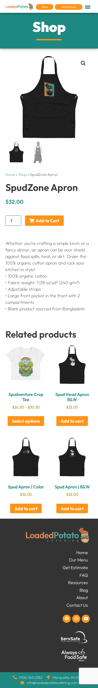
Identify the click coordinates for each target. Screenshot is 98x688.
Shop (22, 174)
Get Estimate (75, 567)
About (82, 597)
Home (10, 174)
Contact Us (77, 605)
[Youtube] (86, 619)
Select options (26, 421)
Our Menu (78, 560)
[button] (83, 63)
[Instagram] (76, 619)
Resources (78, 582)
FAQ (83, 575)
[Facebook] (67, 619)
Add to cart (72, 421)
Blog (83, 590)
